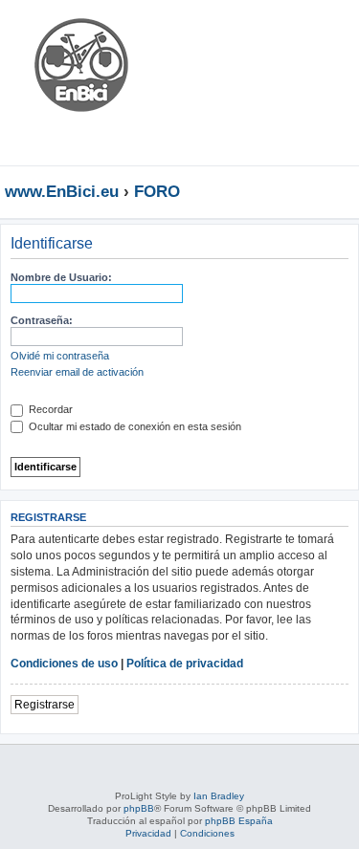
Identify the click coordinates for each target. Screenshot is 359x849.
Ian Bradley (218, 796)
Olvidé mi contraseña (60, 355)
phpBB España (239, 821)
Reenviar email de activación (77, 372)
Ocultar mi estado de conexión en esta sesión (133, 426)
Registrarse (44, 704)
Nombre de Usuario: (61, 277)
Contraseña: (42, 320)
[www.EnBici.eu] (81, 83)
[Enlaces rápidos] (349, 191)
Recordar (49, 409)
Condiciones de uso (64, 663)
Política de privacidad (184, 663)
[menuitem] (287, 32)
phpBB (138, 808)
